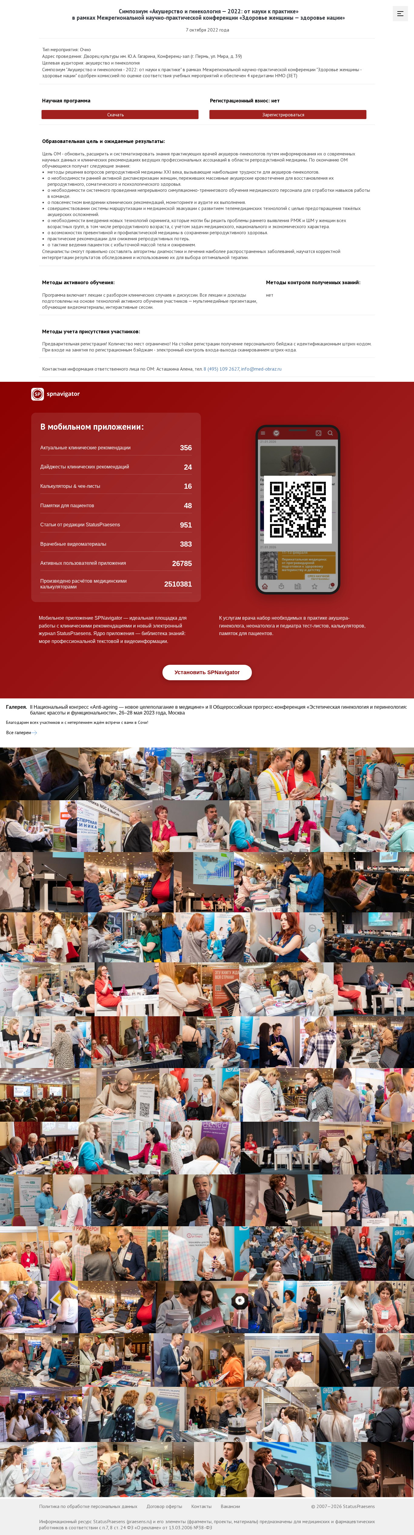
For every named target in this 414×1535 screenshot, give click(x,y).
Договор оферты (164, 1506)
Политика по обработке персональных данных (88, 1506)
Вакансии (230, 1506)
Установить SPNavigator (207, 672)
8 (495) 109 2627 (221, 369)
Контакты (201, 1506)
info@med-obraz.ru (261, 369)
